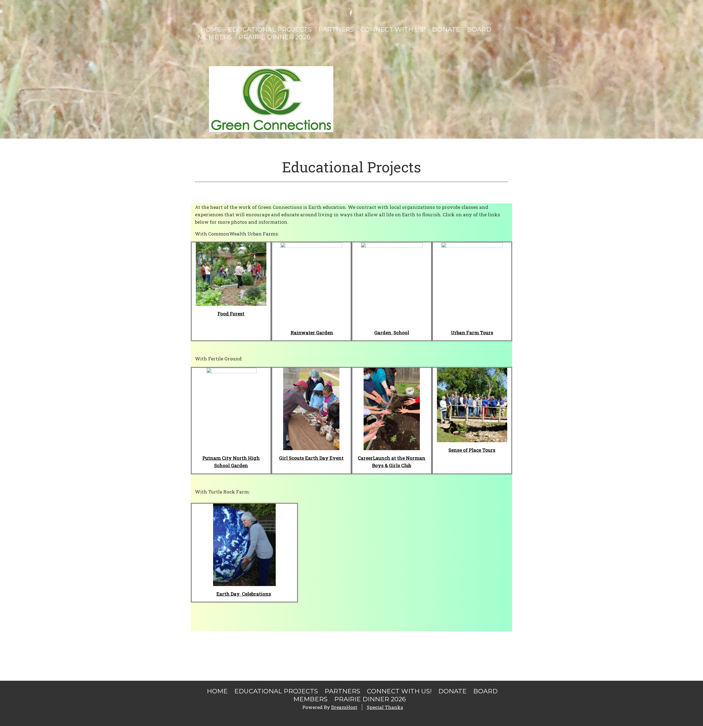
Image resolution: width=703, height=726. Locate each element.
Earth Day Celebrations (243, 594)
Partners (336, 29)
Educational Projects (270, 29)
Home (210, 29)
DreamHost (344, 707)
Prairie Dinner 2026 (274, 37)
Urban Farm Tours (472, 332)
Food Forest (230, 313)
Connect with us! (393, 29)
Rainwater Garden (312, 332)
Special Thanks (385, 707)
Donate (446, 29)
